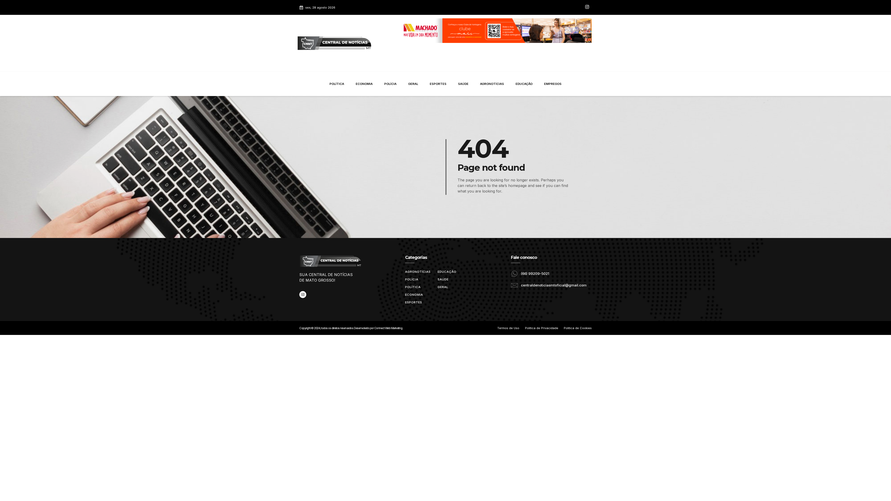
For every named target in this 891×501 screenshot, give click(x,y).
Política (336, 84)
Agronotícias (492, 84)
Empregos (553, 84)
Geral (413, 84)
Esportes (438, 84)
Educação (524, 84)
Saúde (463, 84)
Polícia (390, 84)
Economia (364, 84)
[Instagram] (302, 294)
